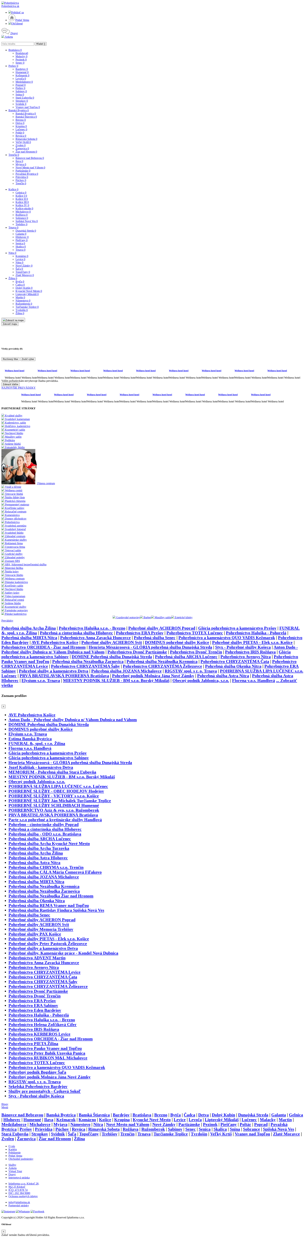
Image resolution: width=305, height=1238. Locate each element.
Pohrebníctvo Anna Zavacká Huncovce (95, 637)
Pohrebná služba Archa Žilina (28, 628)
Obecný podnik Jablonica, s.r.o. (200, 680)
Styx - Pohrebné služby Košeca (243, 647)
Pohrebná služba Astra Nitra (223, 675)
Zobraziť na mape (15, 320)
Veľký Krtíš (23, 142)
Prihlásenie (14, 1152)
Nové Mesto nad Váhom (30, 167)
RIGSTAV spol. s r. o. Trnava (191, 671)
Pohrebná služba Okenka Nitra (233, 666)
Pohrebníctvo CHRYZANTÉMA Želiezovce (162, 666)
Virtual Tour (15, 1171)
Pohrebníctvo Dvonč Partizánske (137, 652)
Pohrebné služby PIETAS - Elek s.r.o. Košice (252, 642)
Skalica (21, 246)
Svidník (21, 104)
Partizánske (23, 170)
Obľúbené (17, 23)
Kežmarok (22, 75)
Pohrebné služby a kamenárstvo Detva (53, 671)
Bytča (20, 281)
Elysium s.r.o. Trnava (41, 680)
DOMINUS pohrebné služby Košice (177, 642)
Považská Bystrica (27, 173)
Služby (12, 1164)
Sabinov (21, 91)
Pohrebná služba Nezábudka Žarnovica (88, 661)
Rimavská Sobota (26, 138)
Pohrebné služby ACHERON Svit (111, 642)
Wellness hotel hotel (14, 370)
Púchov (21, 180)
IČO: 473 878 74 (18, 1189)
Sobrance (22, 217)
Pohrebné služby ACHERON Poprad (161, 628)
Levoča (21, 78)
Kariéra (12, 1149)
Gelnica (21, 192)
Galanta (21, 233)
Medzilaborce (24, 81)
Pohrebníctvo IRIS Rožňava (250, 652)
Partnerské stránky (18, 1205)
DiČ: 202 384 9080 (19, 1193)
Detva (20, 123)
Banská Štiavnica (26, 116)
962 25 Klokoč (16, 1186)
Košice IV (22, 205)
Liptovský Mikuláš (27, 294)
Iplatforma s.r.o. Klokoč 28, (23, 1183)
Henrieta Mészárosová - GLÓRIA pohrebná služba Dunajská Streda (150, 647)
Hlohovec (22, 237)
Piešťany (22, 240)
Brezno (21, 119)
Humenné (22, 72)
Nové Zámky (24, 265)
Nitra (12, 252)
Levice (20, 259)
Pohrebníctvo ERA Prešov (139, 633)
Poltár (20, 132)
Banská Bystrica (18, 110)
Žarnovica (22, 148)
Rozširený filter (10, 359)
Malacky (21, 56)
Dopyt (14, 33)
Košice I (21, 195)
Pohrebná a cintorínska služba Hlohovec (76, 633)
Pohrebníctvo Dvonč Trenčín (196, 652)
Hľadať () (40, 44)
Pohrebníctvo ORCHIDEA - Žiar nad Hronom (43, 647)
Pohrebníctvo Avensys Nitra (245, 656)
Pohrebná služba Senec (154, 637)
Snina (20, 94)
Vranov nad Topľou (28, 107)
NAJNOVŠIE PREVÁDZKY (18, 387)
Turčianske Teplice (27, 306)
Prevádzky (7, 620)
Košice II (22, 198)
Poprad (21, 84)
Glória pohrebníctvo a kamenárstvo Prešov (237, 628)
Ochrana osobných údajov (23, 1196)
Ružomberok (24, 303)
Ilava (19, 161)
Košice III (22, 202)
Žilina (12, 278)
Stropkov (22, 100)
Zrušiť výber (28, 359)
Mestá (4, 1107)
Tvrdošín (22, 310)
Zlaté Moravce (25, 275)
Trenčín (13, 154)
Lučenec (21, 129)
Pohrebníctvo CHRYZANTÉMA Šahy (85, 666)
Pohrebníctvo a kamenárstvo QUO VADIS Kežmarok (226, 637)
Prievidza (22, 177)
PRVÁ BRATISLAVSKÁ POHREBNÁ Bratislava (64, 675)
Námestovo (23, 300)
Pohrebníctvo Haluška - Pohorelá (256, 633)
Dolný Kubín (24, 287)
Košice (13, 189)
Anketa (8, 36)
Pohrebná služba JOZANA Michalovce (126, 671)
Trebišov (21, 224)
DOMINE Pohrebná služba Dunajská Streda (112, 656)
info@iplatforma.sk (19, 1202)
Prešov (13, 65)
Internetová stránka (19, 1177)
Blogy (4, 1104)
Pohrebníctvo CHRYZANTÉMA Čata (235, 661)
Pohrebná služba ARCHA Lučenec (186, 656)
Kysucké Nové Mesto (29, 291)
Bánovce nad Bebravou (30, 157)
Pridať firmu (22, 20)
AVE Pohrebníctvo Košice (54, 642)
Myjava (21, 164)
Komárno (22, 256)
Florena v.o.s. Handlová (253, 680)
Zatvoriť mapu (10, 324)
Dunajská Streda (26, 230)
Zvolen (21, 145)
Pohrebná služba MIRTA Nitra (29, 637)
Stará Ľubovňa (25, 97)
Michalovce (23, 211)
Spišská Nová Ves (27, 221)
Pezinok (21, 59)
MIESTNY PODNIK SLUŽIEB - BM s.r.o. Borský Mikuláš (116, 680)
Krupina (21, 126)
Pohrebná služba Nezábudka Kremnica (162, 661)
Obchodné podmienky (20, 1158)
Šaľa (19, 268)
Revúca (21, 135)
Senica (20, 243)
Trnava (13, 227)
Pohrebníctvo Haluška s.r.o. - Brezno (92, 628)
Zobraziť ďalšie (10, 384)
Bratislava (15, 50)
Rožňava (22, 214)
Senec (20, 62)
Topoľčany (23, 271)
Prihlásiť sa (17, 12)
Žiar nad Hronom (26, 151)
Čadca (20, 284)
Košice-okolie (24, 208)
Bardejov (22, 69)
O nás (11, 1146)
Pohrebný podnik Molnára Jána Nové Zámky (153, 675)
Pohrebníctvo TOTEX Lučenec (194, 633)
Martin (20, 297)
